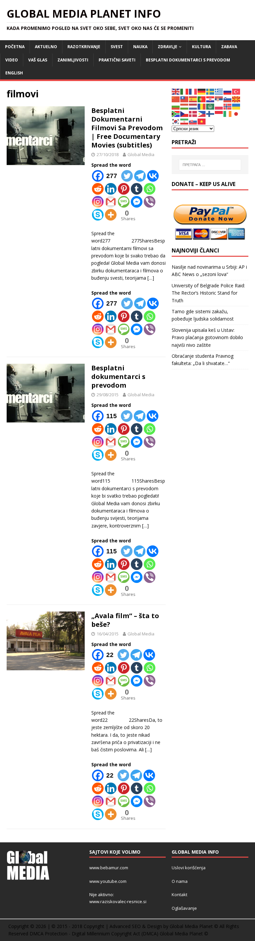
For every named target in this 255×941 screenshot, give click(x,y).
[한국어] (176, 121)
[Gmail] (111, 202)
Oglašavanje (184, 908)
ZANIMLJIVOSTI (72, 60)
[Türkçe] (236, 91)
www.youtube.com (108, 881)
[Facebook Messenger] (136, 202)
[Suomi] (210, 113)
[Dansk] (193, 113)
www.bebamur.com (108, 868)
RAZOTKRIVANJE (83, 46)
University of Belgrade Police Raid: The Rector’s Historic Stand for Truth (208, 293)
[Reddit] (98, 189)
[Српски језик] (219, 98)
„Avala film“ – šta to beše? (125, 620)
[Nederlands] (193, 106)
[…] (150, 278)
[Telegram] (140, 176)
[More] (111, 215)
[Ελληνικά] (219, 91)
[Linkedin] (111, 189)
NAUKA (140, 46)
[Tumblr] (136, 189)
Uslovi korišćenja (189, 868)
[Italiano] (184, 91)
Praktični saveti (117, 60)
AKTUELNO (46, 46)
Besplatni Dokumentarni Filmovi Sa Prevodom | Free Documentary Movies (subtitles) (127, 127)
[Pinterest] (123, 189)
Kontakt (179, 894)
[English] (176, 91)
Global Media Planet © (184, 933)
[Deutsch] (202, 91)
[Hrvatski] (210, 98)
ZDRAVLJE (167, 46)
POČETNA (15, 46)
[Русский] (227, 91)
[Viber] (149, 202)
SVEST (117, 46)
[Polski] (219, 106)
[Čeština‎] (184, 113)
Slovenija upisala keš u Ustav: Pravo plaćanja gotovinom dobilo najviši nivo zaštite (207, 337)
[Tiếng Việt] (202, 121)
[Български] (176, 106)
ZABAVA (229, 46)
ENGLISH (14, 73)
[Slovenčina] (193, 121)
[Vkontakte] (153, 176)
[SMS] (123, 202)
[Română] (202, 106)
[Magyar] (184, 106)
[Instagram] (98, 202)
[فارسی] (184, 121)
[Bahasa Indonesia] (219, 113)
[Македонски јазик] (236, 98)
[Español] (193, 98)
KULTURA (201, 46)
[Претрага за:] (210, 164)
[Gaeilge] (227, 113)
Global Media (141, 154)
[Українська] (236, 106)
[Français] (193, 91)
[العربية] (210, 106)
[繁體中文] (184, 98)
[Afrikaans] (176, 113)
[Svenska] (210, 91)
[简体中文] (176, 98)
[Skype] (98, 215)
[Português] (202, 98)
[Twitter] (127, 176)
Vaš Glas (37, 60)
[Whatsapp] (149, 189)
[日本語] (236, 113)
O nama (180, 881)
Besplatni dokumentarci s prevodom (188, 60)
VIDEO (11, 60)
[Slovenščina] (227, 98)
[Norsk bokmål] (227, 106)
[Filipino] (202, 113)
